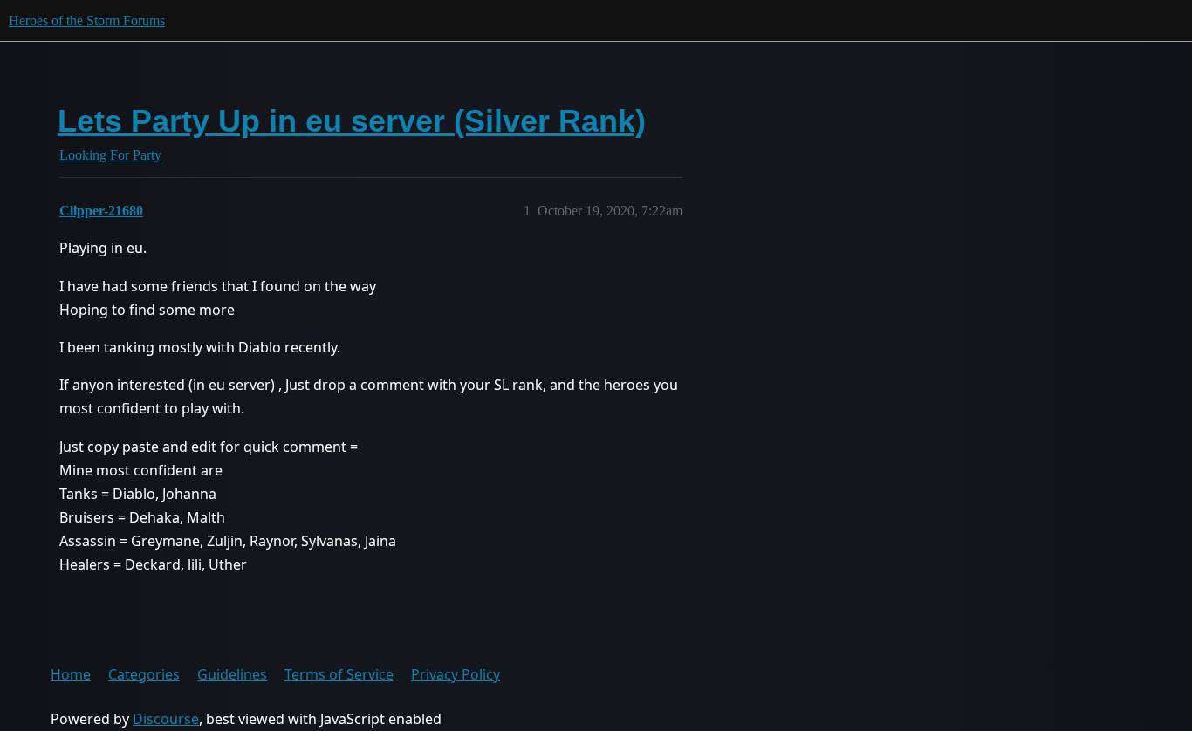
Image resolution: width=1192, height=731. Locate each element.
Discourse (166, 718)
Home (71, 674)
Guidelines (232, 674)
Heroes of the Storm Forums (87, 20)
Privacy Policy (455, 674)
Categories (144, 674)
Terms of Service (339, 674)
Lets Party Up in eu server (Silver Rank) (352, 121)
